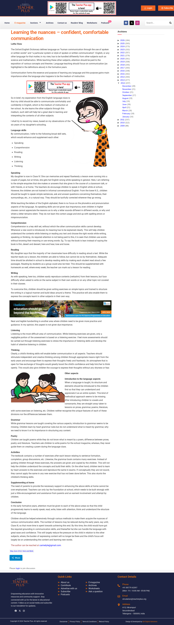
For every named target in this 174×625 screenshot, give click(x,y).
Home (7, 23)
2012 (123, 83)
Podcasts (106, 22)
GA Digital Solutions (150, 622)
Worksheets (92, 23)
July (124, 101)
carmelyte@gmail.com (50, 545)
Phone (125, 584)
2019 (122, 62)
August (125, 98)
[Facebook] (126, 23)
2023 (122, 49)
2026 (122, 40)
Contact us (62, 23)
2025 (122, 43)
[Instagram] (137, 23)
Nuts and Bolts (28, 551)
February (126, 113)
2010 (122, 123)
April (124, 107)
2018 (122, 65)
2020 (122, 59)
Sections (34, 23)
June (124, 104)
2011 (122, 120)
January (125, 117)
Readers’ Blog (77, 23)
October (125, 92)
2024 (122, 46)
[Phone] (119, 585)
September (127, 95)
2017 (122, 68)
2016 (122, 71)
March (125, 110)
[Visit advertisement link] (60, 87)
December (126, 86)
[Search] (170, 23)
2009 (122, 126)
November (126, 89)
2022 (122, 52)
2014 (122, 77)
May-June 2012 (16, 551)
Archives (49, 23)
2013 (122, 80)
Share (17, 558)
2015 (122, 74)
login (18, 568)
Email (125, 596)
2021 (122, 55)
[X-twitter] (132, 23)
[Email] (119, 596)
